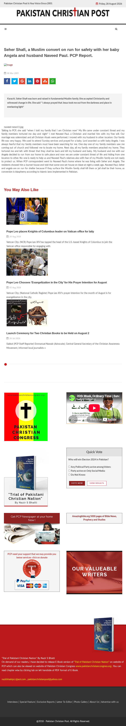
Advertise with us (110, 702)
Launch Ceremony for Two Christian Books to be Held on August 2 (47, 333)
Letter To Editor (65, 702)
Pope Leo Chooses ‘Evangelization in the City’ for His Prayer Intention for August (56, 282)
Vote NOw (77, 483)
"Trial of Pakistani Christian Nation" (92, 662)
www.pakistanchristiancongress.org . (94, 666)
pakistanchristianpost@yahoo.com (45, 679)
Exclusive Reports (46, 702)
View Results (97, 483)
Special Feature (28, 702)
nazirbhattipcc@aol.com (14, 679)
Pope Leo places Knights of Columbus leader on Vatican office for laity (50, 231)
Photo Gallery (80, 702)
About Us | (95, 702)
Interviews (12, 702)
